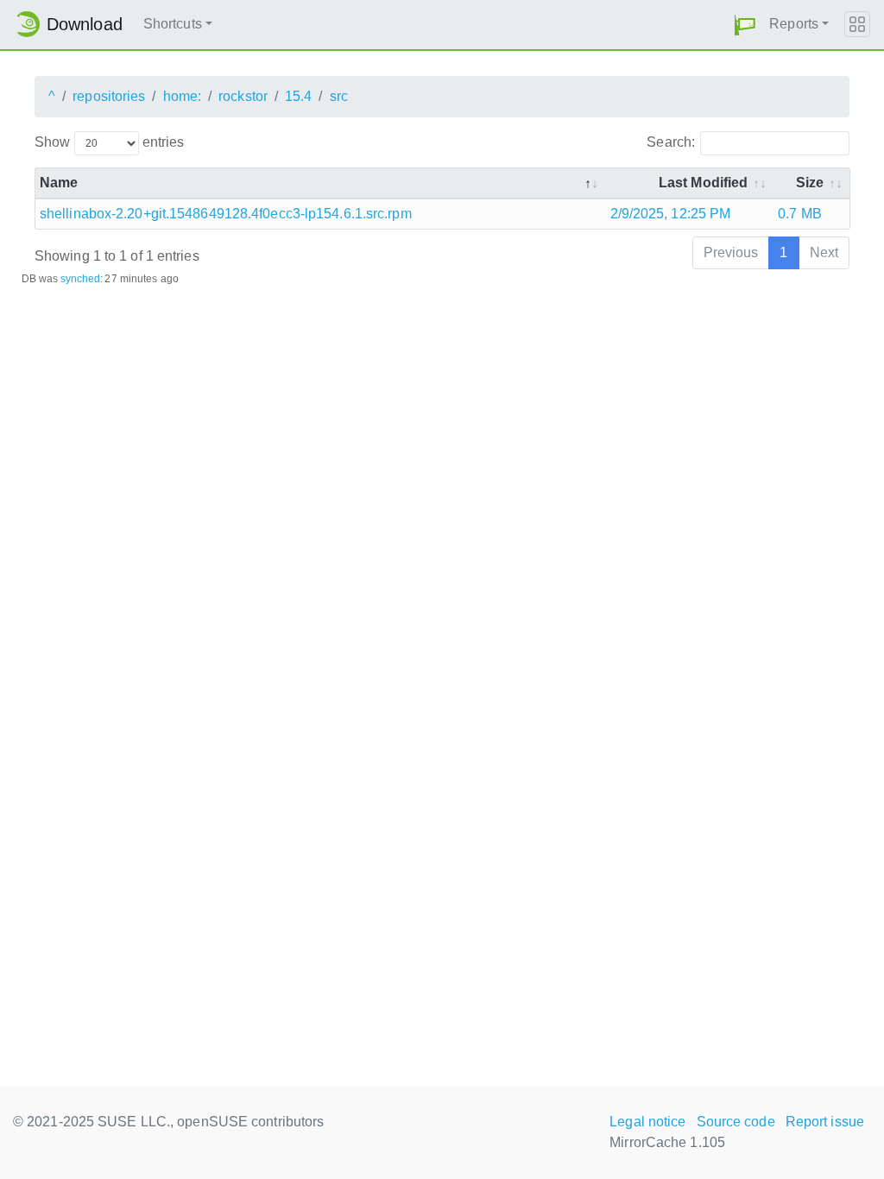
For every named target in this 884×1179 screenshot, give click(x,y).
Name (59, 182)
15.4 (298, 96)
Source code (736, 1121)
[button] (745, 24)
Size (810, 182)
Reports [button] (793, 23)
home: (182, 96)
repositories (109, 96)
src (339, 96)
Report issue (825, 1121)
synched (80, 279)
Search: (671, 142)
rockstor (243, 96)
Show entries (109, 142)
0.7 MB (800, 213)
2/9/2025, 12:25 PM (670, 213)
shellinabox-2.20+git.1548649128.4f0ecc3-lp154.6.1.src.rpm (226, 213)
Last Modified (703, 182)
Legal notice (647, 1121)
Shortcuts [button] (172, 23)
